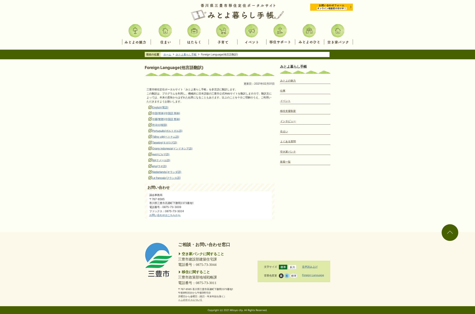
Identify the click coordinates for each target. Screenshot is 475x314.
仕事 (282, 90)
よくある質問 (288, 141)
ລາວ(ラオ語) (159, 166)
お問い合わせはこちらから (165, 215)
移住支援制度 (288, 110)
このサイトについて (190, 299)
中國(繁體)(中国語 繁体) (166, 119)
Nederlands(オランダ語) (166, 171)
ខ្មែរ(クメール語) (161, 160)
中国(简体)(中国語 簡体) (166, 113)
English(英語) (160, 107)
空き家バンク (288, 151)
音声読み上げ (310, 266)
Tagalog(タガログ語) (164, 142)
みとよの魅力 (288, 80)
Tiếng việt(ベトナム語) (165, 136)
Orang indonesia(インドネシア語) (172, 148)
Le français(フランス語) (166, 177)
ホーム (167, 54)
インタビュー (288, 121)
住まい (284, 131)
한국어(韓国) (159, 124)
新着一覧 (285, 161)
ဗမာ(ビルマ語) (160, 154)
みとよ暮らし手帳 (186, 54)
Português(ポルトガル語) (167, 130)
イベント (285, 100)
